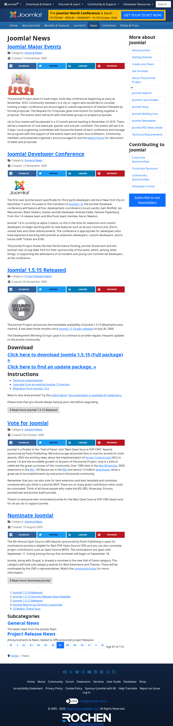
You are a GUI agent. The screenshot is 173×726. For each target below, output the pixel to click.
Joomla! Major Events (34, 46)
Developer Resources (137, 4)
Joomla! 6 (80, 25)
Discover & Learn (69, 4)
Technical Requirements (147, 134)
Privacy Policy (54, 688)
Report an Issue (150, 688)
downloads (103, 470)
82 (24, 645)
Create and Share (143, 64)
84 (38, 645)
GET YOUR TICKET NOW (142, 15)
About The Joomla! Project (143, 80)
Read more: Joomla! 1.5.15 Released (34, 410)
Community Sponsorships (141, 177)
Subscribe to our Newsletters (147, 200)
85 (45, 645)
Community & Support (102, 4)
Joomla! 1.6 (76, 204)
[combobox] (163, 4)
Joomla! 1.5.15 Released (36, 269)
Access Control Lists (98, 457)
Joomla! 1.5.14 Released (28, 592)
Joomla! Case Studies (145, 100)
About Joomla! (31, 25)
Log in (86, 692)
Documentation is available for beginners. (95, 395)
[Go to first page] (11, 645)
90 (82, 645)
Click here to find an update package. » (51, 367)
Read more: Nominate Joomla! (30, 580)
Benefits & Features (56, 25)
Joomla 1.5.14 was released (76, 329)
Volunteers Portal (143, 186)
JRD (65, 470)
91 (89, 645)
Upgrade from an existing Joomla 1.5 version (41, 384)
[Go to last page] (102, 645)
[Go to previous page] (17, 645)
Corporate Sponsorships (141, 159)
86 (53, 645)
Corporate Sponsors (145, 168)
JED (32, 470)
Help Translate (128, 688)
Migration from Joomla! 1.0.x (31, 388)
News (93, 25)
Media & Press (129, 25)
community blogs (85, 568)
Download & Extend (39, 4)
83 (31, 645)
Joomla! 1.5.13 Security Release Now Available (41, 596)
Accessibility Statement (28, 688)
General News (33, 53)
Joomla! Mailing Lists (145, 114)
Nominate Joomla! (30, 515)
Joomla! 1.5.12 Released (28, 600)
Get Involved (140, 71)
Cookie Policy (73, 688)
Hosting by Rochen (86, 724)
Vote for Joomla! (27, 422)
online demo (59, 395)
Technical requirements (28, 380)
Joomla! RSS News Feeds (147, 127)
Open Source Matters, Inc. (82, 708)
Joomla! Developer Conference (45, 153)
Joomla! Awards (142, 93)
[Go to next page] (96, 645)
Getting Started (142, 57)
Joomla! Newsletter (144, 121)
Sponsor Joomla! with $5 (100, 688)
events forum (96, 138)
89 (74, 645)
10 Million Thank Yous (27, 609)
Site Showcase (108, 465)
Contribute (109, 25)
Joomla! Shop (140, 107)
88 (67, 645)
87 (60, 645)
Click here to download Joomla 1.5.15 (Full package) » (65, 357)
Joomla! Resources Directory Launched (37, 605)
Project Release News (38, 276)
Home (13, 25)
